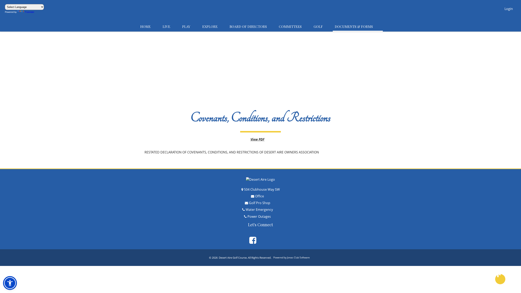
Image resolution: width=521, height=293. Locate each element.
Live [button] (170, 26)
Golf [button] (322, 26)
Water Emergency (262, 209)
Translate (31, 12)
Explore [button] (213, 26)
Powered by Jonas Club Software (293, 257)
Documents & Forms (358, 26)
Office (262, 196)
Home (149, 26)
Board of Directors (252, 26)
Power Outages (262, 216)
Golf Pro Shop (262, 203)
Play (190, 26)
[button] (508, 9)
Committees (294, 26)
